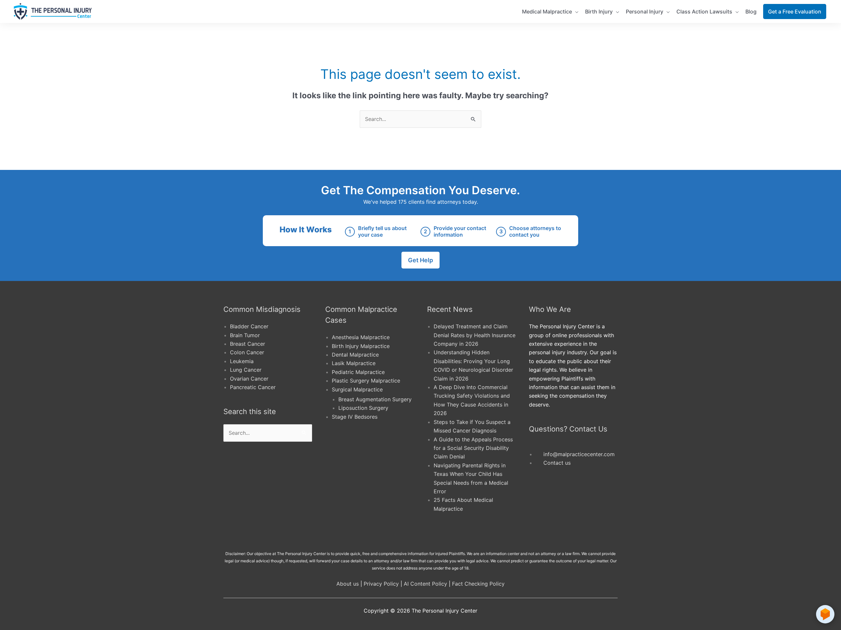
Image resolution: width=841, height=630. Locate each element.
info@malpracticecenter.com (579, 454)
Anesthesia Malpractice (361, 337)
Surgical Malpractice (357, 389)
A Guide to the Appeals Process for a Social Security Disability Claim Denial (473, 448)
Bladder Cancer (249, 326)
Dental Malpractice (355, 354)
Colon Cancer (247, 352)
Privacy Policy (381, 583)
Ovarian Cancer (249, 378)
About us (347, 583)
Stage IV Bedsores (354, 416)
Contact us (557, 462)
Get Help (420, 260)
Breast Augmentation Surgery (375, 399)
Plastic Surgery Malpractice (366, 380)
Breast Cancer (247, 343)
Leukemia (242, 361)
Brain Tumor (245, 335)
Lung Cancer (245, 369)
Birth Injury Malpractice (361, 346)
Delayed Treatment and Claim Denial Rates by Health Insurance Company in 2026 (474, 335)
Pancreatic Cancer (253, 387)
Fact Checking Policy (478, 583)
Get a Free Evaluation (794, 11)
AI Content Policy (425, 583)
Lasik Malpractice (353, 363)
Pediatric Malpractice (358, 372)
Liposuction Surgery (363, 408)
